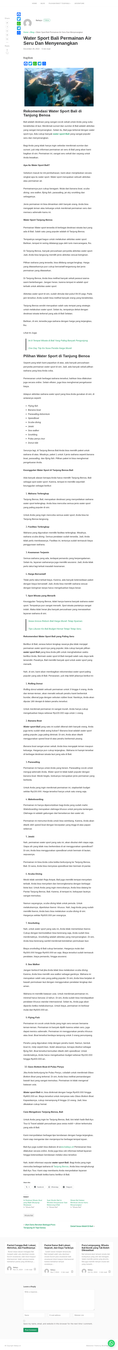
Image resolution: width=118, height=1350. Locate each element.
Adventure (79, 3)
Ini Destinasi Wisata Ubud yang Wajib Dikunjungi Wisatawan (32, 1202)
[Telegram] (18, 28)
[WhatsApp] (18, 23)
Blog (43, 3)
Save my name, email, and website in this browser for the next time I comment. (57, 1324)
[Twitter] (18, 19)
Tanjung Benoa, (61, 1166)
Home (34, 3)
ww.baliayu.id (67, 1147)
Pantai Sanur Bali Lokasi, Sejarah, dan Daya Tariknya (58, 1246)
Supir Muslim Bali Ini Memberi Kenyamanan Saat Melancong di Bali (57, 1202)
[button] (111, 1343)
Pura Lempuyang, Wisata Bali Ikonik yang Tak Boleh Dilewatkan (95, 1248)
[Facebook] (18, 14)
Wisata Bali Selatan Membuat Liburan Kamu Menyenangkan (79, 1202)
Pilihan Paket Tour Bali (59, 3)
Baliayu (42, 20)
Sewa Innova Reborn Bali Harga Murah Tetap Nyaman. (55, 621)
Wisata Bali (29, 1215)
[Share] (18, 32)
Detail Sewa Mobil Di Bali (81, 1226)
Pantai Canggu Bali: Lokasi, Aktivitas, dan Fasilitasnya (21, 1246)
